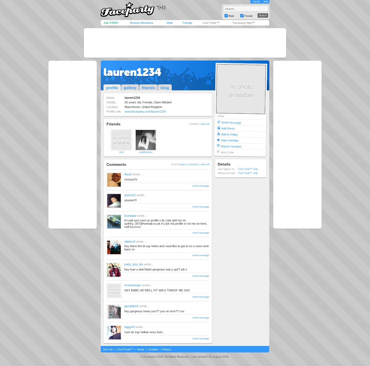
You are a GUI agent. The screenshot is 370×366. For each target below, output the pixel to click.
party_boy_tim (133, 264)
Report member (231, 146)
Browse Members (141, 22)
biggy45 (129, 327)
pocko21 (130, 195)
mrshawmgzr (133, 285)
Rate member (230, 140)
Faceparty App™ (244, 22)
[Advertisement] (185, 43)
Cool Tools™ (211, 22)
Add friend (228, 128)
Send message (231, 122)
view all (205, 124)
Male (170, 22)
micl (121, 152)
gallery (130, 87)
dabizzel (129, 241)
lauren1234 (132, 72)
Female (187, 22)
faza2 (128, 174)
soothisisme (145, 152)
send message (201, 185)
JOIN (265, 2)
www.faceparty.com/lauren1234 (145, 111)
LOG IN (256, 2)
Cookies (153, 349)
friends (148, 87)
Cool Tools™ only (248, 169)
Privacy (166, 349)
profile (112, 87)
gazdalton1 (131, 306)
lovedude (130, 215)
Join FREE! (110, 22)
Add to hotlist (229, 134)
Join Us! (108, 349)
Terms (140, 349)
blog (165, 87)
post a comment (189, 164)
